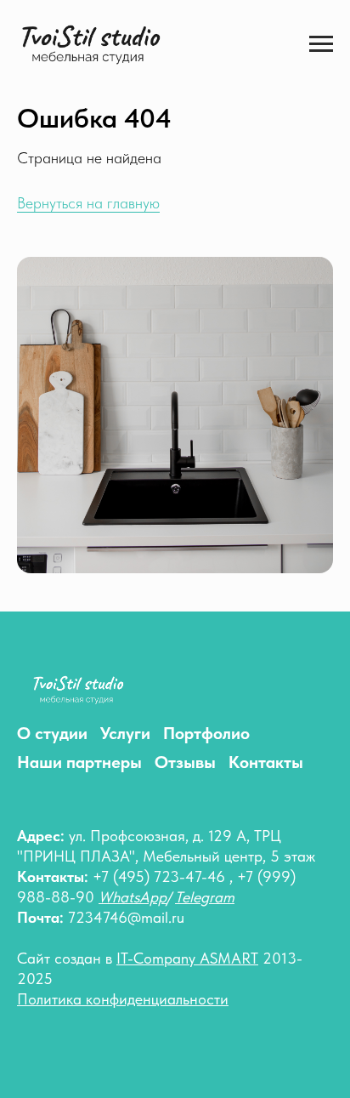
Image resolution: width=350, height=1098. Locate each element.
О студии (52, 733)
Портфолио (206, 733)
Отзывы (185, 762)
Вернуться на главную (88, 203)
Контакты (266, 762)
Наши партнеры (79, 762)
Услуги (125, 733)
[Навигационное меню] (321, 44)
